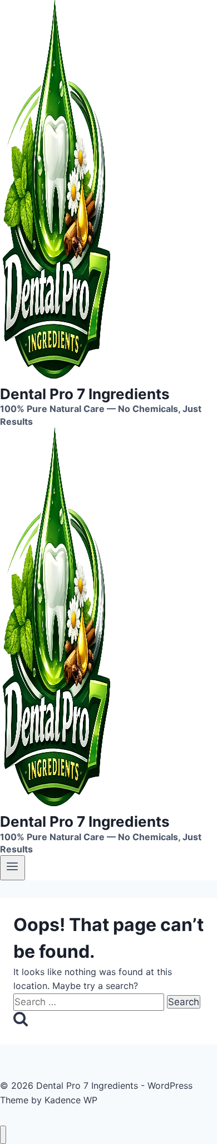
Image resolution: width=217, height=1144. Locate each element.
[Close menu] (3, 1135)
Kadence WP (71, 1100)
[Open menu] (12, 867)
